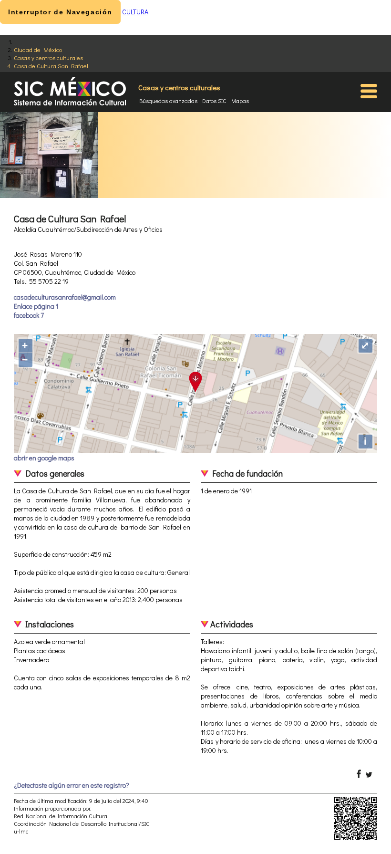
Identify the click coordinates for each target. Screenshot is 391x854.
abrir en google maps (44, 457)
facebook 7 (29, 315)
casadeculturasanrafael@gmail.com (65, 297)
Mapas (240, 100)
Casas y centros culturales (48, 57)
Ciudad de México (38, 49)
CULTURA (135, 11)
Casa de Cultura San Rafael (51, 66)
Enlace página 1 (36, 306)
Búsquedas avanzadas (168, 100)
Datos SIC (214, 100)
